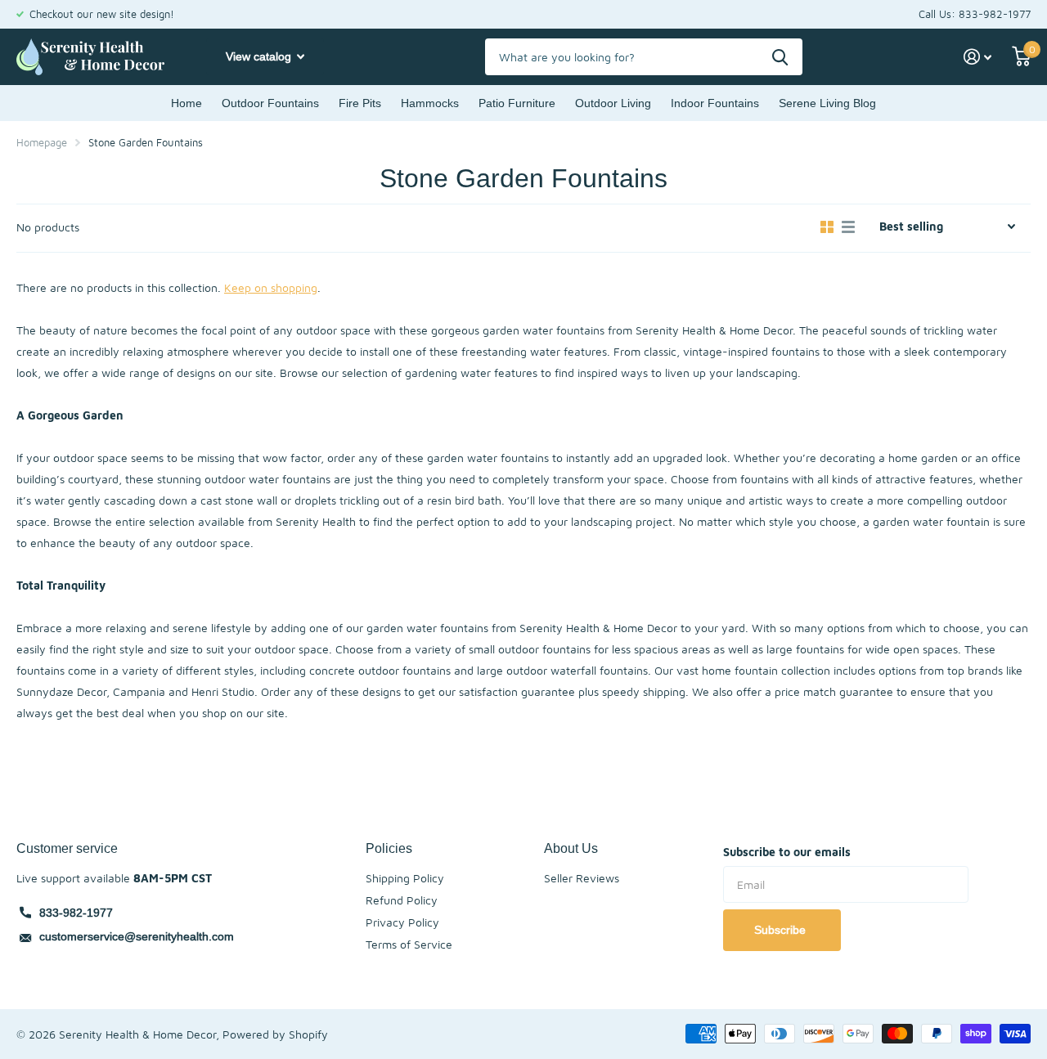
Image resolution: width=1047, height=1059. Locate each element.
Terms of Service (409, 944)
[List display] (848, 227)
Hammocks (430, 103)
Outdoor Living (613, 103)
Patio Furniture (517, 103)
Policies (389, 848)
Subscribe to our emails (787, 852)
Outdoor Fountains (270, 103)
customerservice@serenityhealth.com (136, 936)
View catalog (260, 56)
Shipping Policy (405, 878)
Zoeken (779, 56)
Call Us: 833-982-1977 (975, 13)
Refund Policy (402, 900)
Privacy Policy (402, 922)
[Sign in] (978, 56)
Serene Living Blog (827, 103)
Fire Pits (360, 103)
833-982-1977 (76, 912)
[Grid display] (827, 227)
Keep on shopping (270, 287)
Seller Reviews (581, 878)
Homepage (41, 142)
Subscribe (781, 929)
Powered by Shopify (275, 1034)
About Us (571, 848)
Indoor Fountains (715, 103)
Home (186, 103)
